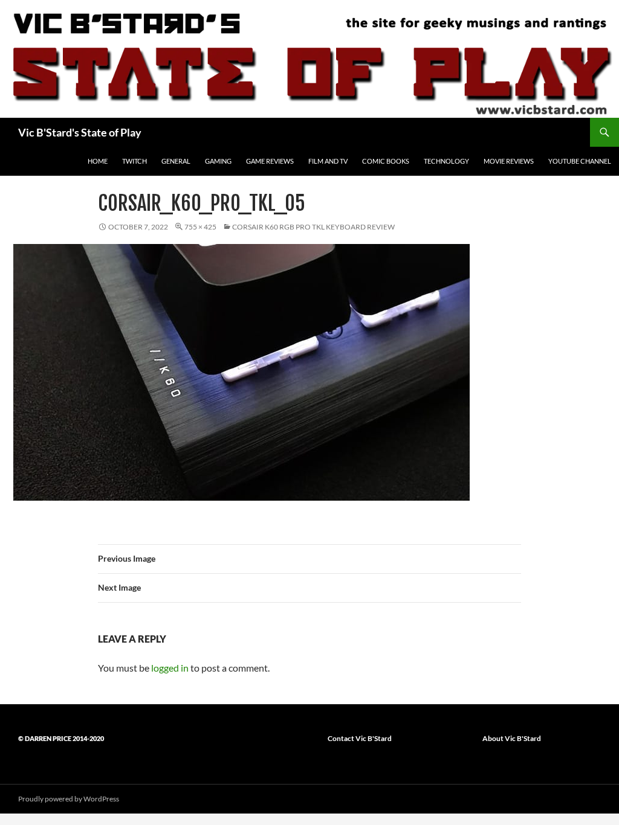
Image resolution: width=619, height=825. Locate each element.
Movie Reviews (509, 161)
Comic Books (385, 161)
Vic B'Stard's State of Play (79, 132)
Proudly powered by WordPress (68, 798)
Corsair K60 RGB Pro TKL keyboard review (313, 226)
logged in (170, 667)
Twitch (134, 161)
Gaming (218, 161)
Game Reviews (270, 161)
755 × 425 (200, 226)
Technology (446, 161)
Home (98, 161)
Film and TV (328, 161)
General (175, 161)
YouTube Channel (579, 161)
